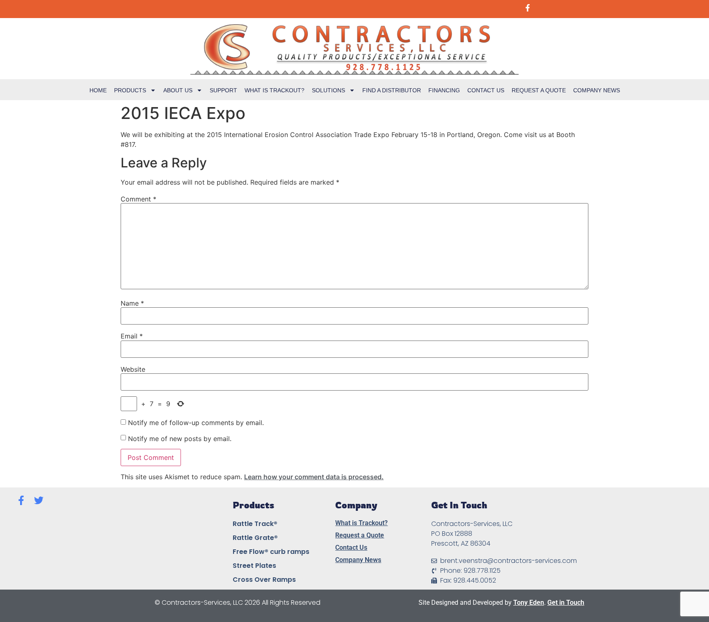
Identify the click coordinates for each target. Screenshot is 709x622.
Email (132, 336)
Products (130, 90)
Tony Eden (528, 602)
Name (132, 303)
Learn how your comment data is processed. (314, 477)
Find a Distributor (391, 90)
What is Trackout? (274, 90)
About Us (177, 90)
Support (223, 90)
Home (98, 90)
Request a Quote (539, 90)
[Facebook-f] (21, 500)
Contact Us (485, 90)
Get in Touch (565, 602)
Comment (138, 199)
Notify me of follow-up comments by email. (196, 422)
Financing (444, 90)
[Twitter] (38, 500)
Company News (596, 90)
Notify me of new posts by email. (179, 438)
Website (133, 369)
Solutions (328, 90)
